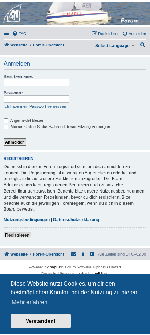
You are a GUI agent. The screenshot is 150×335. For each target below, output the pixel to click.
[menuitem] (19, 33)
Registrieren (17, 235)
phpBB (55, 267)
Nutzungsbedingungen (27, 219)
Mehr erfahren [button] (30, 302)
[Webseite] (74, 13)
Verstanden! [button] (41, 321)
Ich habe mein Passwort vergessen (35, 106)
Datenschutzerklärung (76, 219)
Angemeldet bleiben (26, 120)
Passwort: (13, 93)
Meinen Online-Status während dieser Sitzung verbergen (59, 126)
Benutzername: (18, 76)
